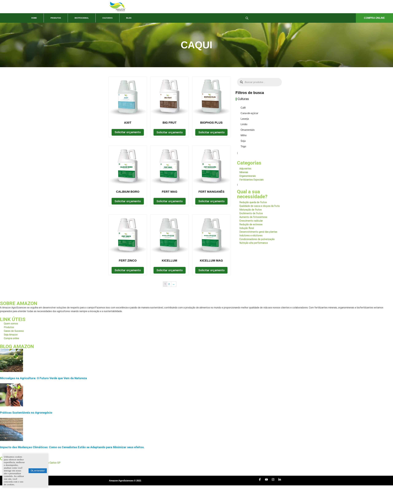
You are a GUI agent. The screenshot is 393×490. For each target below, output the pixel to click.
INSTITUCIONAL (82, 18)
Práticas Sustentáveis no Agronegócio (26, 412)
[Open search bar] (247, 18)
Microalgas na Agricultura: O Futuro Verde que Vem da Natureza (43, 378)
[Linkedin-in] (281, 481)
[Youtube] (268, 481)
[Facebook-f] (261, 481)
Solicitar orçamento (128, 132)
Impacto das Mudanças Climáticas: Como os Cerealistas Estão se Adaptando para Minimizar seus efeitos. (72, 447)
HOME (34, 18)
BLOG (128, 18)
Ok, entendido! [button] (38, 470)
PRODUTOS (56, 18)
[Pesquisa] (241, 82)
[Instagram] (274, 481)
